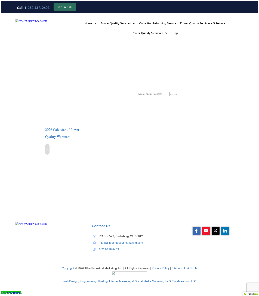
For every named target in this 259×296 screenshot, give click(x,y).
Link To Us (190, 268)
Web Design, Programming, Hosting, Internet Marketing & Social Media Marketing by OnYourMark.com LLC (129, 281)
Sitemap (177, 268)
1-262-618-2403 (37, 8)
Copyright (68, 268)
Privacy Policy (160, 268)
